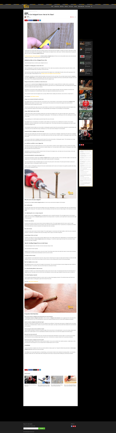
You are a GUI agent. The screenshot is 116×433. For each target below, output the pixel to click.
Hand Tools (61, 6)
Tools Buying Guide (87, 52)
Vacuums (75, 6)
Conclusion (82, 184)
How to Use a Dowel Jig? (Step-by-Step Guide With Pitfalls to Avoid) (70, 385)
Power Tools (71, 6)
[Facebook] (80, 145)
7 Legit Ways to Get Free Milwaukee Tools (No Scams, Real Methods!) (88, 56)
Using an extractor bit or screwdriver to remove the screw (86, 155)
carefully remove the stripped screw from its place (50, 73)
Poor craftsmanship (84, 168)
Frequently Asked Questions (85, 183)
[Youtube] (81, 145)
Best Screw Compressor (33, 281)
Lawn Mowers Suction (34, 96)
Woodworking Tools (81, 6)
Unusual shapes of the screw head (86, 174)
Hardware (66, 6)
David (28, 16)
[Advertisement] (58, 2)
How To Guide (87, 6)
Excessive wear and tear (84, 171)
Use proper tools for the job (85, 177)
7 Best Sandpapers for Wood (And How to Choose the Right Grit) (88, 43)
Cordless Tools (56, 6)
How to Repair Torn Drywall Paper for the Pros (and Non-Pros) (57, 385)
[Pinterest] (83, 145)
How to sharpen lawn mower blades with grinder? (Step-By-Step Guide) (44, 385)
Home (52, 6)
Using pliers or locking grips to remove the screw (85, 153)
